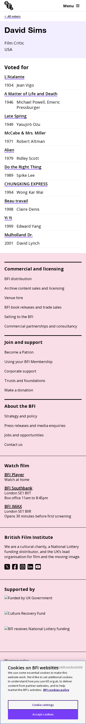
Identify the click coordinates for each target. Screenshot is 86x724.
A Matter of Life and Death (30, 93)
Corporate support (20, 371)
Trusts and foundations (24, 380)
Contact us (13, 444)
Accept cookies (43, 714)
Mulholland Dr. (18, 234)
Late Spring (15, 116)
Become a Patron (19, 352)
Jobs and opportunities (24, 434)
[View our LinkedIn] (30, 568)
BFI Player (14, 474)
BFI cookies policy (56, 690)
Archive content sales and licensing (34, 288)
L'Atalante (14, 76)
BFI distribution (18, 278)
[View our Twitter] (7, 568)
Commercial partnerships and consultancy (40, 326)
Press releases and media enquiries (34, 425)
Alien (9, 150)
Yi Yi (8, 217)
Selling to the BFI (18, 316)
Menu (68, 5)
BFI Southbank (18, 488)
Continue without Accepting (65, 666)
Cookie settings (43, 705)
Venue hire (13, 297)
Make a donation (18, 390)
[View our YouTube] (38, 568)
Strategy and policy (20, 416)
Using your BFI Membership (28, 361)
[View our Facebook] (15, 568)
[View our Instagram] (22, 568)
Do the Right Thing (22, 166)
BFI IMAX (13, 506)
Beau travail (16, 200)
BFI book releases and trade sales (33, 307)
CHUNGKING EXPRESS (26, 183)
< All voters (12, 16)
